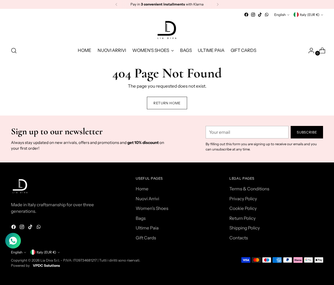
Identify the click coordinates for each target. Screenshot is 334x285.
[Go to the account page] (309, 50)
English (280, 15)
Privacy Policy (243, 198)
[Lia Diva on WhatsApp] (266, 14)
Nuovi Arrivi (147, 198)
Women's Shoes (152, 208)
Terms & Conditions (249, 188)
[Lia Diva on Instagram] (253, 14)
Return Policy (242, 218)
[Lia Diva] (167, 30)
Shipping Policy (244, 228)
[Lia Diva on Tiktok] (260, 14)
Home (142, 188)
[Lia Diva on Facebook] (246, 14)
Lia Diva (46, 260)
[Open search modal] (14, 50)
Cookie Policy (243, 208)
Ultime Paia (147, 228)
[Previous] (116, 4)
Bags (141, 218)
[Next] (217, 4)
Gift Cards (146, 237)
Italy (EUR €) (309, 15)
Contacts (238, 237)
